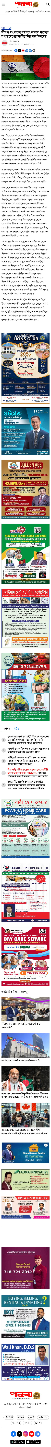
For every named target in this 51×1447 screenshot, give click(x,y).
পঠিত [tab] (16, 729)
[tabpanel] (25, 761)
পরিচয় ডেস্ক (14, 41)
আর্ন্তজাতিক (39, 11)
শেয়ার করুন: (7, 50)
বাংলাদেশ (16, 1422)
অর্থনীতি (27, 1422)
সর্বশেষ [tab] (6, 729)
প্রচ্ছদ (7, 11)
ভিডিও (37, 1422)
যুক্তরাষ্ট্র (31, 11)
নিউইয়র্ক (23, 11)
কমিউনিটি (15, 11)
